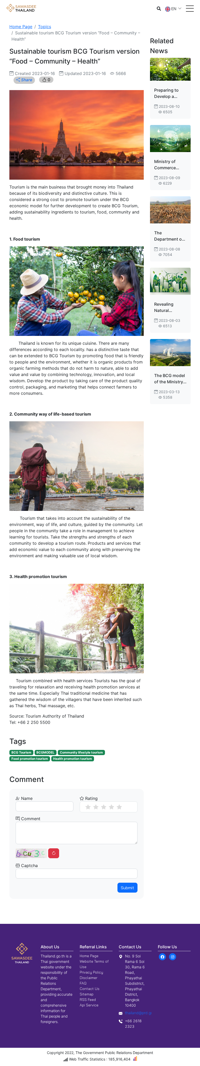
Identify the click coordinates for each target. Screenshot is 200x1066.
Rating (91, 798)
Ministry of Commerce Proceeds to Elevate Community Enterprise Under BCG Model (166, 165)
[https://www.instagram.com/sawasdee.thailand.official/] (172, 956)
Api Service (89, 1005)
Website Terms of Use (94, 964)
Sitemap (86, 994)
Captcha (29, 865)
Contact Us (89, 988)
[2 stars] (96, 807)
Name (26, 798)
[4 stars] (111, 807)
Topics (44, 26)
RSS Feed (88, 999)
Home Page (20, 26)
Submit (127, 887)
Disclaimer (88, 977)
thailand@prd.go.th (141, 1013)
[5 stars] (119, 807)
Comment (30, 818)
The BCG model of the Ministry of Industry (169, 379)
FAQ (83, 983)
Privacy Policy (91, 972)
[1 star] (88, 807)
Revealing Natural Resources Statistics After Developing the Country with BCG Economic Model (169, 307)
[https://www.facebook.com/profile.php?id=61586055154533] (162, 956)
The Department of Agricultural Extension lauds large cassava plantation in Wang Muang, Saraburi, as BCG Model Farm (170, 236)
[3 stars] (104, 807)
